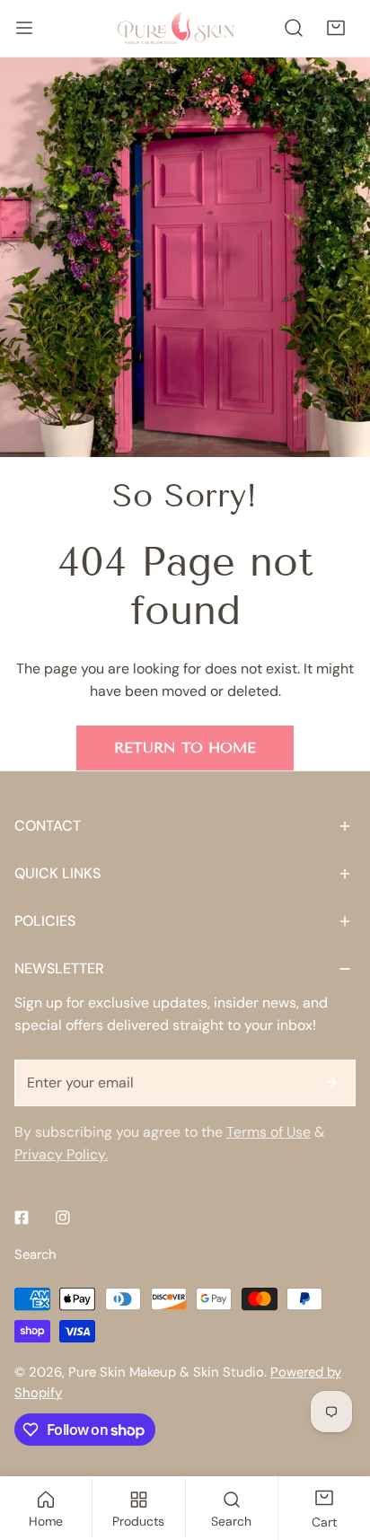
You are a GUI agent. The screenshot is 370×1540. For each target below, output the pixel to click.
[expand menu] (24, 28)
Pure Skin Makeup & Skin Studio (166, 1372)
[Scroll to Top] (337, 1444)
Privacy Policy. (61, 1154)
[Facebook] (21, 1218)
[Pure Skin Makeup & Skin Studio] (185, 28)
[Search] (294, 28)
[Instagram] (63, 1218)
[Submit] (331, 1082)
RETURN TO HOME (185, 747)
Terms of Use (268, 1131)
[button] (335, 28)
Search (35, 1254)
